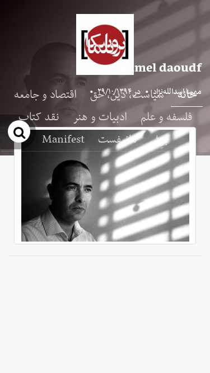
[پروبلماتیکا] (105, 44)
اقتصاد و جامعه (45, 95)
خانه (187, 95)
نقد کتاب (38, 117)
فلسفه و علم (166, 117)
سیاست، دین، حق (127, 95)
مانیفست (117, 139)
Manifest (63, 139)
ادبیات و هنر (100, 117)
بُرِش (159, 139)
